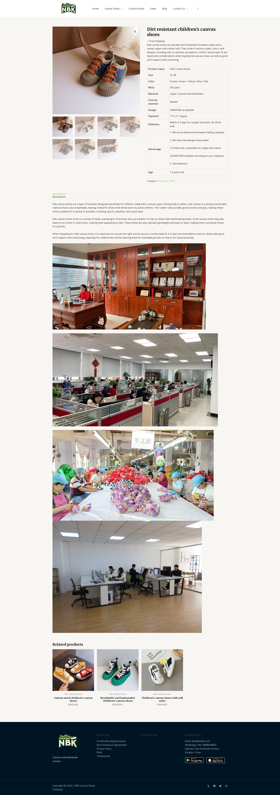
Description (59, 196)
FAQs (99, 752)
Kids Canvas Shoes (166, 181)
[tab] (59, 197)
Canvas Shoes (112, 8)
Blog (164, 8)
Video (153, 8)
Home (95, 8)
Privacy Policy (104, 748)
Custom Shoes (136, 8)
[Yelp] (208, 786)
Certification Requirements (111, 741)
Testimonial (103, 756)
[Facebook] (214, 786)
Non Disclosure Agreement (111, 745)
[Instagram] (226, 786)
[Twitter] (220, 786)
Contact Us (179, 8)
